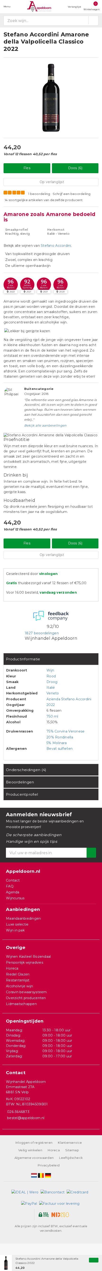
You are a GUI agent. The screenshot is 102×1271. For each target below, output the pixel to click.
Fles (26, 168)
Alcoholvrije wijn (19, 986)
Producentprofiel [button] (22, 794)
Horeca (12, 968)
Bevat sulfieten (59, 748)
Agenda (12, 892)
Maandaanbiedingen (23, 918)
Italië (50, 687)
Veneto (52, 693)
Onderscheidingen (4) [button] (26, 770)
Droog (51, 682)
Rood (51, 676)
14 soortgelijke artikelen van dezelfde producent (44, 200)
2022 (50, 705)
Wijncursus (15, 898)
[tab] (51, 659)
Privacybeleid (49, 1165)
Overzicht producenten (26, 998)
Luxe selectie (17, 924)
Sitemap (72, 1150)
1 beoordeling (39, 194)
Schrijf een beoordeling (72, 194)
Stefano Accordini (56, 245)
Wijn (50, 670)
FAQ (10, 886)
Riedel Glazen (17, 974)
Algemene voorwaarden (34, 1158)
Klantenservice (70, 1142)
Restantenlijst (18, 980)
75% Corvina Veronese (65, 731)
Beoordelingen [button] (20, 782)
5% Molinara (56, 743)
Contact (13, 880)
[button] (27, 285)
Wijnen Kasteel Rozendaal (28, 956)
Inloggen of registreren (33, 1142)
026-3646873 (18, 1112)
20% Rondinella (59, 737)
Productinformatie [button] (23, 659)
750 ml (52, 716)
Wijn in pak (15, 930)
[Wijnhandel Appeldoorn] (39, 6)
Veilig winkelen (30, 1150)
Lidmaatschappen (21, 1004)
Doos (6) (75, 168)
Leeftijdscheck (71, 1158)
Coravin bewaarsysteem (26, 992)
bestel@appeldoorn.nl (25, 1118)
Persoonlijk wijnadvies (24, 962)
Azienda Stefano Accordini (69, 699)
